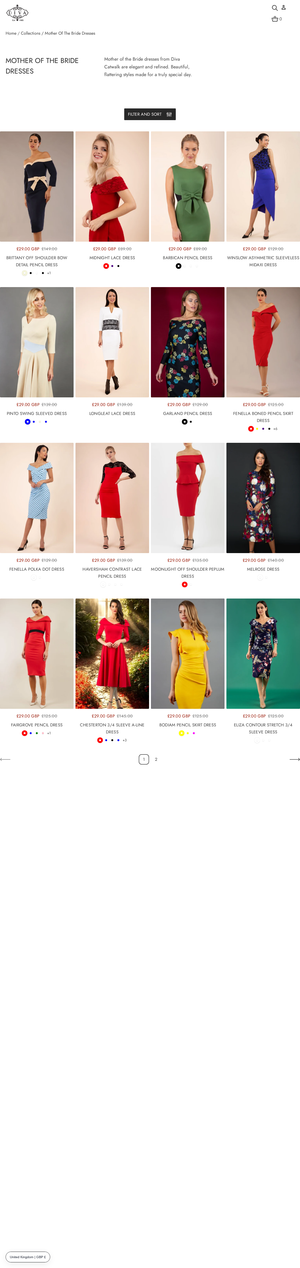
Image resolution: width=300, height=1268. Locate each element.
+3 (125, 740)
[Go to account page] (283, 9)
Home (11, 33)
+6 (275, 428)
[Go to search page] (275, 8)
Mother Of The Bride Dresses (70, 33)
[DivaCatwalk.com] (17, 13)
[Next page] (295, 759)
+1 (49, 273)
